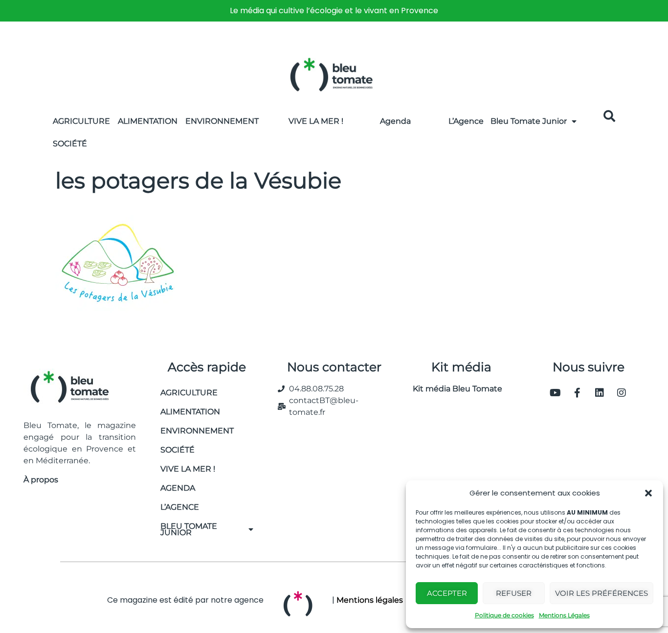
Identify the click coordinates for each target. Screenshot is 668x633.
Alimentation (148, 121)
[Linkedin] (599, 393)
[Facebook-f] (577, 393)
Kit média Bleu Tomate (453, 388)
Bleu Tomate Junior (528, 121)
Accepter (447, 593)
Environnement (222, 121)
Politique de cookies (504, 615)
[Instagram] (621, 393)
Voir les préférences (601, 593)
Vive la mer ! (187, 469)
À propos (40, 479)
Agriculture (81, 121)
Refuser (514, 593)
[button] (648, 493)
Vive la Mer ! (316, 121)
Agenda (395, 121)
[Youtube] (555, 393)
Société (70, 143)
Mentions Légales (564, 615)
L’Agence (466, 121)
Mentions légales (369, 600)
